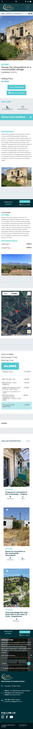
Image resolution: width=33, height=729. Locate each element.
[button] (5, 448)
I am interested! (16, 68)
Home (2, 13)
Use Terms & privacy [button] (8, 636)
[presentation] (2, 28)
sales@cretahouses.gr (12, 680)
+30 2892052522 (15, 671)
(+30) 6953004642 (17, 673)
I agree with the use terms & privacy (16, 648)
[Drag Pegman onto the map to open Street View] (29, 312)
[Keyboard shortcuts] (12, 315)
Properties (9, 13)
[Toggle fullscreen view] (29, 274)
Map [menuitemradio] (5, 274)
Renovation (17, 13)
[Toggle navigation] (27, 7)
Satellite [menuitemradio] (14, 274)
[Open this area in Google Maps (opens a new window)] (5, 315)
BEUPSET (21, 707)
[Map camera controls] (29, 305)
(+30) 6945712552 (14, 675)
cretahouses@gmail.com (13, 682)
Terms (30, 315)
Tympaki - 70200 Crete (12, 666)
